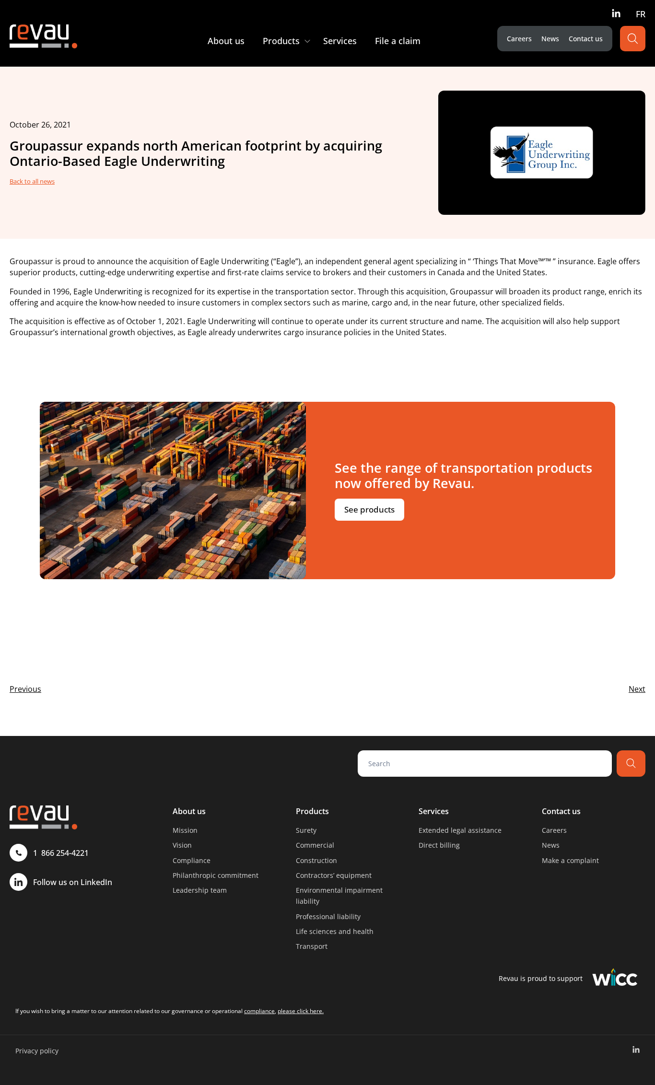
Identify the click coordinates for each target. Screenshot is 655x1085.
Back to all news (32, 181)
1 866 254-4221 (61, 853)
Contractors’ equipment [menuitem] (334, 875)
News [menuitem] (550, 38)
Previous (25, 689)
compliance (259, 1011)
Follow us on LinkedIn (72, 882)
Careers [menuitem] (519, 38)
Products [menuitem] (281, 41)
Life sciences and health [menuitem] (335, 931)
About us (189, 811)
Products (312, 811)
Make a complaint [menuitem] (570, 860)
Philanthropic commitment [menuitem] (215, 875)
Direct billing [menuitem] (439, 845)
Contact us (561, 811)
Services (434, 811)
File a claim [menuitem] (398, 41)
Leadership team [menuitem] (200, 890)
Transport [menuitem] (312, 946)
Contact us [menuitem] (586, 38)
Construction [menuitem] (316, 860)
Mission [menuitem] (185, 830)
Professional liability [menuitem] (328, 916)
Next (637, 689)
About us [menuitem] (226, 41)
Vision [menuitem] (182, 845)
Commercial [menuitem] (315, 845)
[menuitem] (616, 13)
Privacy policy (36, 1050)
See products (369, 509)
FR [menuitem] (640, 14)
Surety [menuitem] (306, 830)
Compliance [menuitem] (192, 860)
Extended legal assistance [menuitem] (460, 830)
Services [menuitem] (340, 41)
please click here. (301, 1011)
